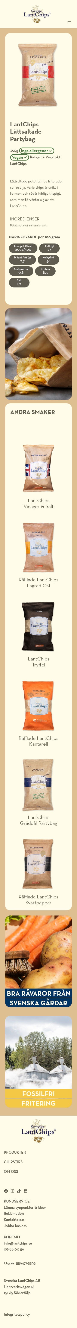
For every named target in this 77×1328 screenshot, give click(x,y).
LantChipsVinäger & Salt (38, 503)
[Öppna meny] (69, 22)
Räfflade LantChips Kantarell (38, 741)
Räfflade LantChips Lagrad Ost (38, 582)
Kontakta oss (14, 1219)
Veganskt (53, 157)
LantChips (18, 163)
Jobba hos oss (15, 1225)
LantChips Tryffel (38, 661)
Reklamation (14, 1213)
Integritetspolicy (17, 1314)
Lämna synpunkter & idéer (25, 1207)
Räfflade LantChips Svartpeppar (38, 899)
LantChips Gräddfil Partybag (38, 820)
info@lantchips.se (18, 1243)
